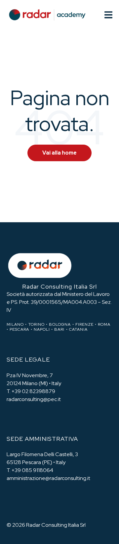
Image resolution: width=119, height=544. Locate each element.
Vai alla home (59, 152)
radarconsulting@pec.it (34, 399)
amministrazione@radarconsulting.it (48, 478)
